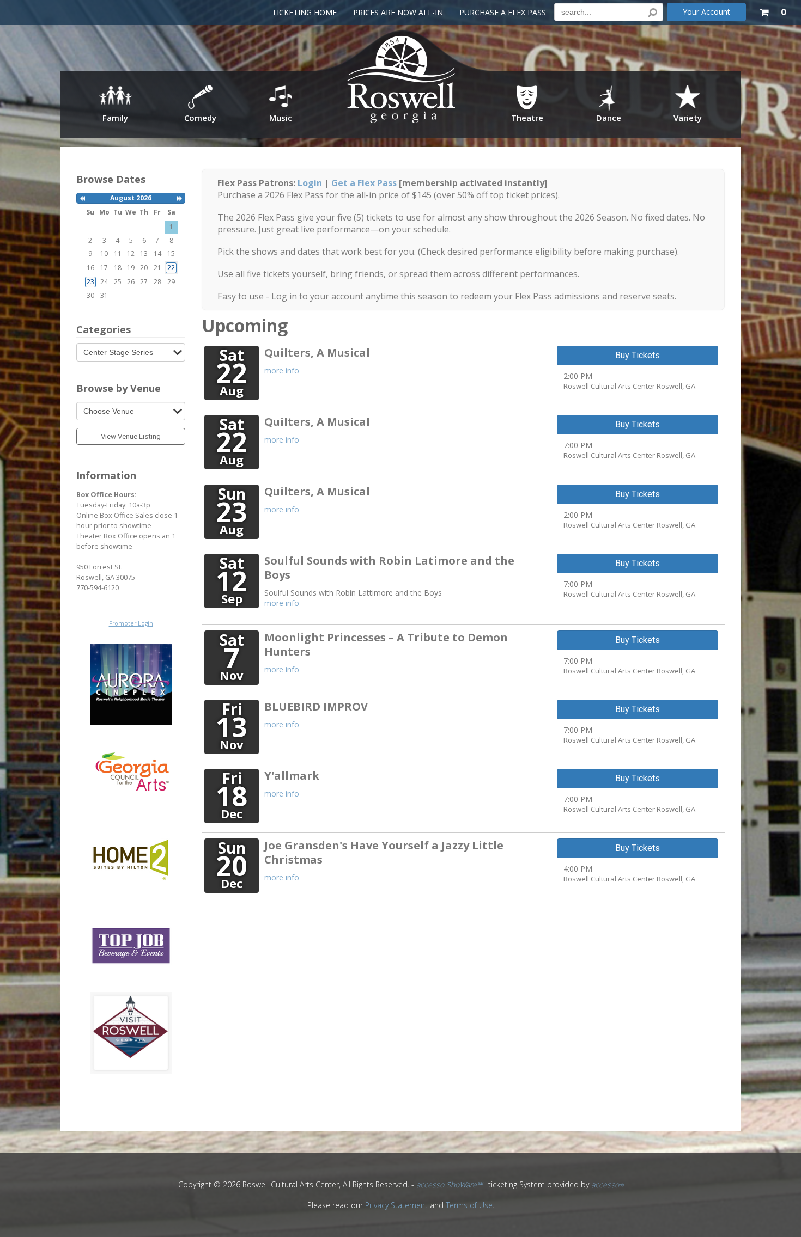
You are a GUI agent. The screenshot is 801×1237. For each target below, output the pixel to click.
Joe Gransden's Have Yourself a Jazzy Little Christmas (383, 852)
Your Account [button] (706, 12)
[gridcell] (171, 267)
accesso (607, 1184)
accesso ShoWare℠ (449, 1184)
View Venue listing (131, 436)
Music (280, 117)
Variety (687, 117)
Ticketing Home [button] (304, 12)
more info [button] (281, 370)
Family (115, 117)
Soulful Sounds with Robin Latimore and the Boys (389, 567)
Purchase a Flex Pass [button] (502, 12)
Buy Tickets (637, 355)
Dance (608, 117)
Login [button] (310, 183)
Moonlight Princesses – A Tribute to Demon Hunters (386, 644)
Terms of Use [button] (469, 1205)
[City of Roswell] (402, 82)
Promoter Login (131, 623)
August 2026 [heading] (130, 198)
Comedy (200, 117)
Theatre (527, 117)
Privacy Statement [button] (396, 1205)
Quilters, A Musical (317, 352)
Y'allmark (291, 775)
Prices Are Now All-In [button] (398, 12)
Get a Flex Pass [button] (364, 183)
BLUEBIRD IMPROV (316, 706)
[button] (773, 10)
